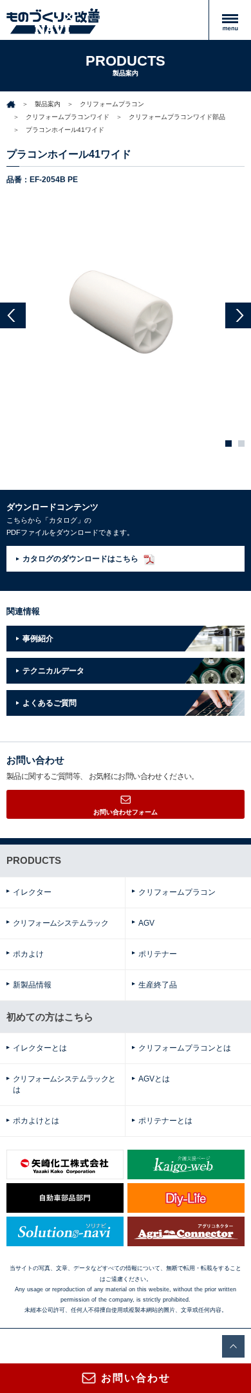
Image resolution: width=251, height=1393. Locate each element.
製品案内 (47, 104)
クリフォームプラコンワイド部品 (177, 116)
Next (238, 315)
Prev (13, 315)
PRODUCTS (33, 860)
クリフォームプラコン (112, 104)
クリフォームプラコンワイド (67, 116)
